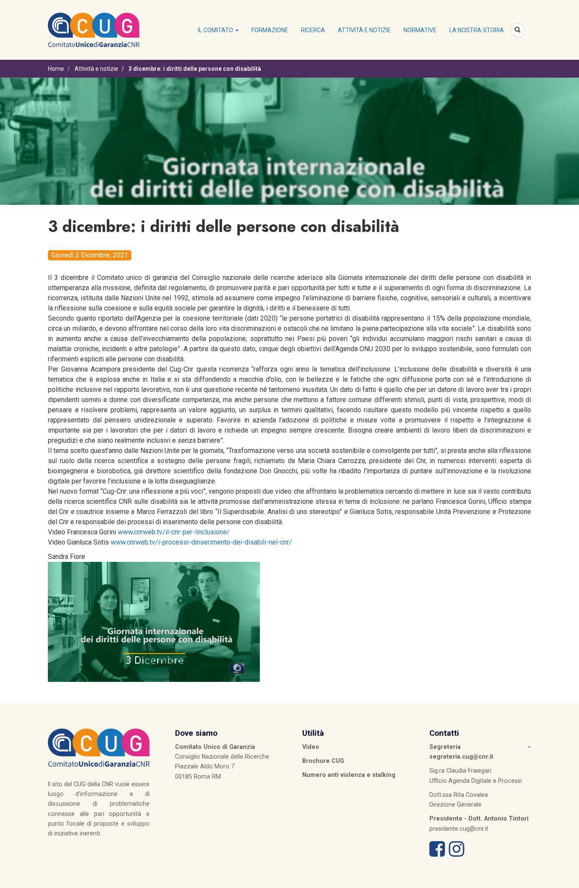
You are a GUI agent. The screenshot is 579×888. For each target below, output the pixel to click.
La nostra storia (476, 30)
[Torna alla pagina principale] (93, 29)
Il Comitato (216, 30)
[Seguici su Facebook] (437, 853)
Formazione (269, 30)
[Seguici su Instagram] (457, 853)
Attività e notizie (364, 30)
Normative (420, 30)
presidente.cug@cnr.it (458, 828)
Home (56, 68)
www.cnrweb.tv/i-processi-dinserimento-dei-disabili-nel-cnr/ (201, 542)
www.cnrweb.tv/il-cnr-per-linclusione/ (174, 532)
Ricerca (313, 30)
